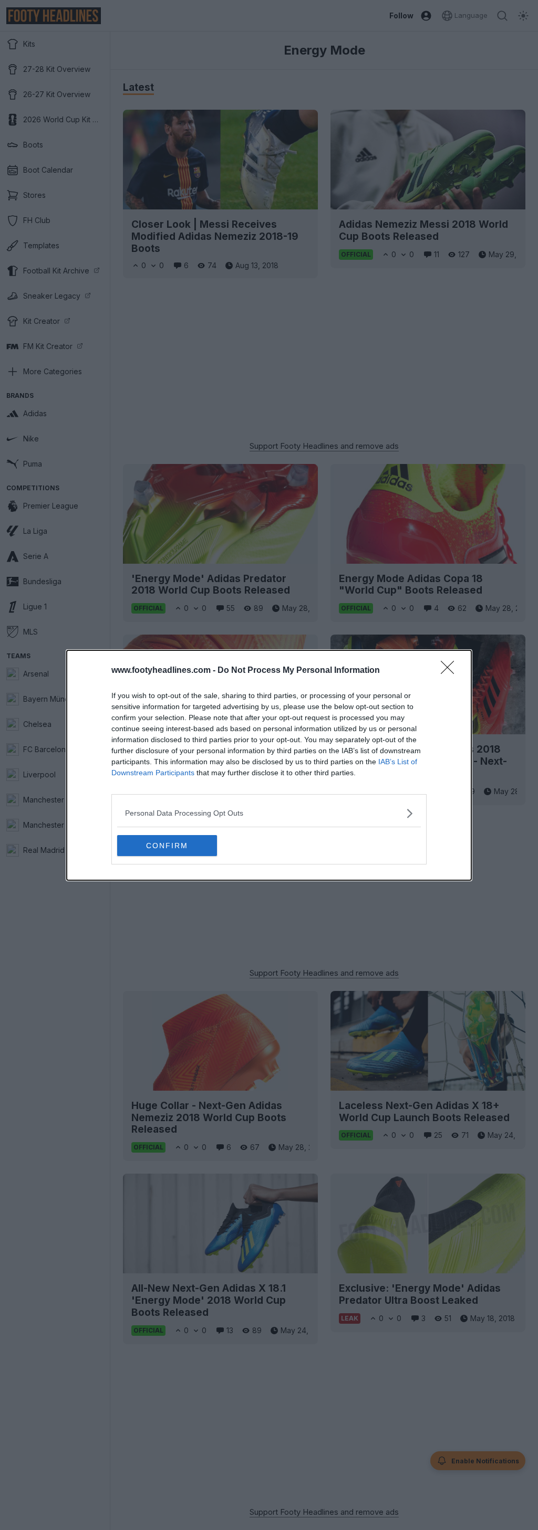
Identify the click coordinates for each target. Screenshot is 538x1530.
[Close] (451, 671)
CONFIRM (167, 845)
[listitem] (269, 813)
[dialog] (269, 765)
